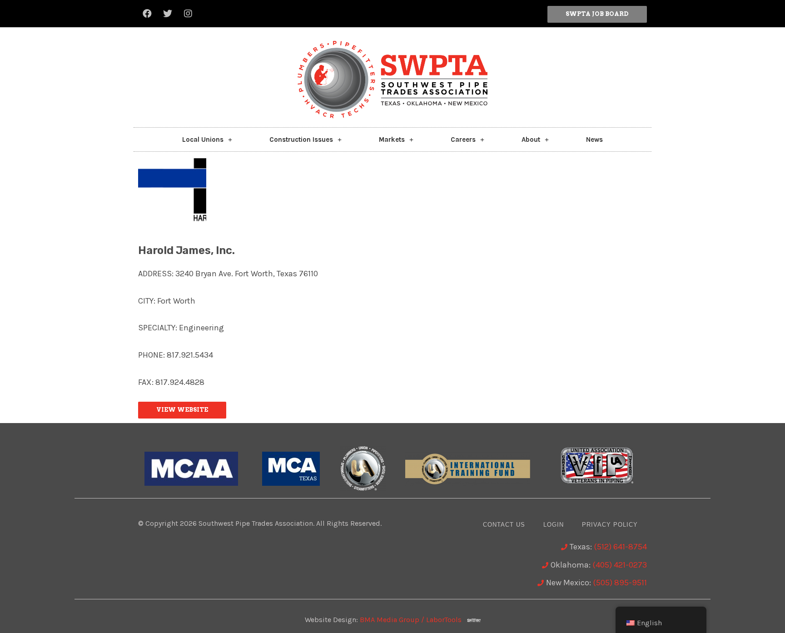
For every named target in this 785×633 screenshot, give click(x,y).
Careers (463, 139)
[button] (597, 14)
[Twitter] (168, 14)
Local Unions (203, 139)
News (594, 139)
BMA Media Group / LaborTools (413, 619)
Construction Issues (301, 139)
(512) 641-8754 (620, 547)
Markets (392, 139)
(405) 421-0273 (619, 565)
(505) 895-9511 (620, 583)
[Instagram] (188, 14)
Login (553, 524)
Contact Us (504, 524)
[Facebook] (147, 14)
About (531, 139)
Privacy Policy (610, 524)
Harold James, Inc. (186, 250)
